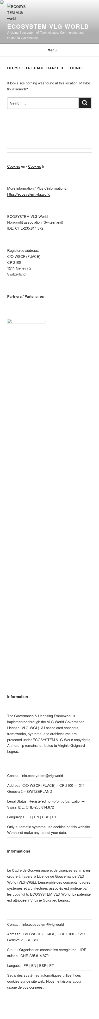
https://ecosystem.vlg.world (28, 194)
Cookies (13, 166)
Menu (52, 50)
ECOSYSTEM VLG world (48, 26)
